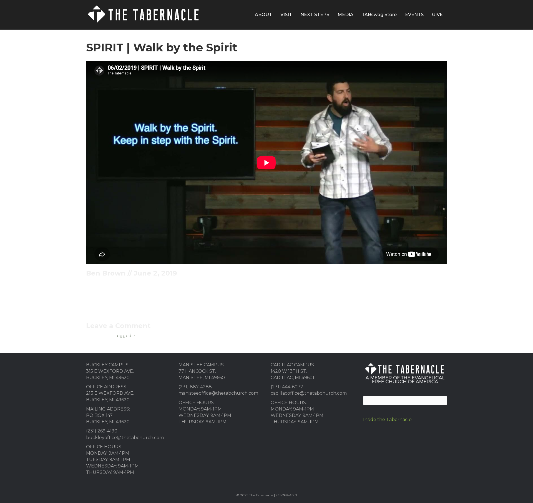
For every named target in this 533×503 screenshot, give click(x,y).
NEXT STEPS (314, 14)
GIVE (437, 14)
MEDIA (345, 14)
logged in (126, 335)
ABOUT (263, 14)
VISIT (286, 14)
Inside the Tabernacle (387, 419)
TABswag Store (379, 14)
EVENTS (414, 14)
